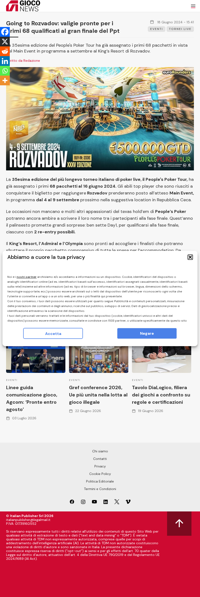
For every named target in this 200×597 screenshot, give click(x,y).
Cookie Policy (100, 474)
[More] (5, 80)
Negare (147, 333)
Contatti (100, 459)
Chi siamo (100, 451)
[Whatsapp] (5, 71)
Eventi (156, 29)
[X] (5, 41)
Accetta (53, 333)
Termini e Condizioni (100, 489)
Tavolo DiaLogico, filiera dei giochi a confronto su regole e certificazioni (161, 394)
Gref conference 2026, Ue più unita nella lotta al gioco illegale (98, 394)
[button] (190, 257)
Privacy (100, 466)
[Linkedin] (5, 61)
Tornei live (180, 29)
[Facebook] (5, 32)
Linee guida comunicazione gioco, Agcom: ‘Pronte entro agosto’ (31, 398)
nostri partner (27, 277)
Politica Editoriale (100, 481)
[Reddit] (5, 51)
